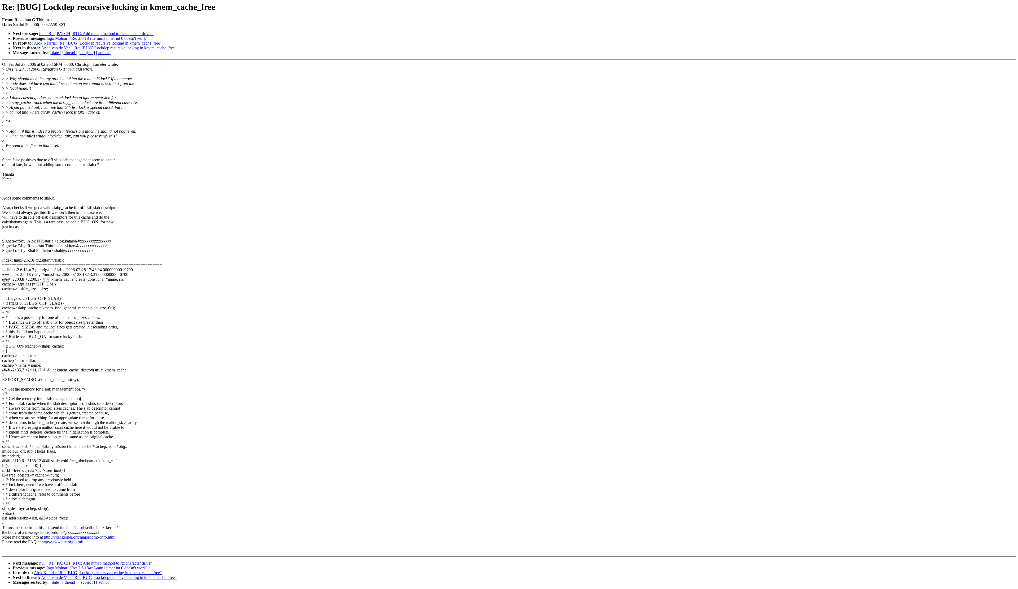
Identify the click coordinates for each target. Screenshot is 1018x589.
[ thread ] (69, 52)
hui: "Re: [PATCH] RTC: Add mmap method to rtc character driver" (96, 33)
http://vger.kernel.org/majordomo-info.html (79, 537)
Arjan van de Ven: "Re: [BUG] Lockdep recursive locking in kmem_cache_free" (109, 48)
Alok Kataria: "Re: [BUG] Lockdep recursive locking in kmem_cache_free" (98, 43)
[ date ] (55, 52)
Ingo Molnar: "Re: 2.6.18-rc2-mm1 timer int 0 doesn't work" (97, 38)
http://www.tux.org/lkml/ (62, 542)
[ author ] (103, 52)
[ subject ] (86, 52)
